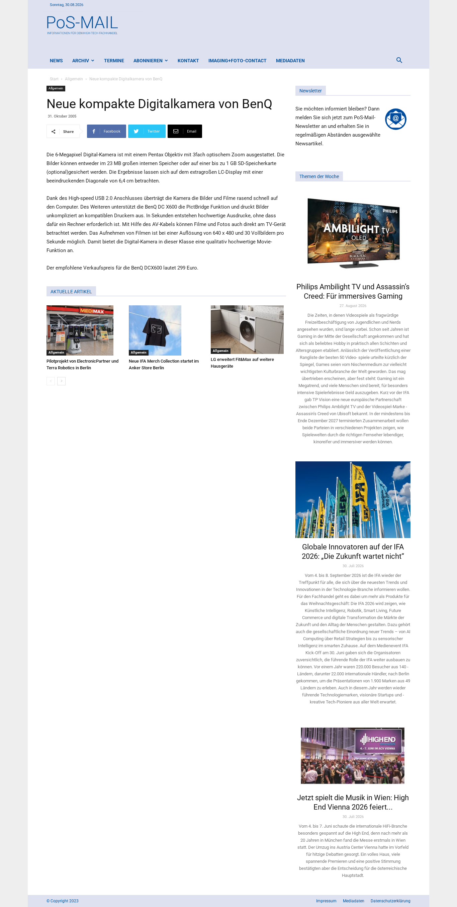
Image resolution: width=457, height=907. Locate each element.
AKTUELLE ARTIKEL (71, 291)
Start (54, 79)
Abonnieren (148, 60)
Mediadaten (290, 60)
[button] (399, 61)
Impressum (326, 901)
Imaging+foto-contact (237, 60)
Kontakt (188, 60)
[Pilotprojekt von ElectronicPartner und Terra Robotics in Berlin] (84, 330)
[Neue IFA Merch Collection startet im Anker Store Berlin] (166, 330)
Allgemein (74, 79)
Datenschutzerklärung (390, 901)
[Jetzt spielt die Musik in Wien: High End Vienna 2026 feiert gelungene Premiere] (352, 755)
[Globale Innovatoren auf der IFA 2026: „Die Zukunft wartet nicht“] (352, 499)
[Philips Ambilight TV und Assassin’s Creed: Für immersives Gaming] (352, 234)
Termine (114, 60)
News (56, 60)
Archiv (80, 60)
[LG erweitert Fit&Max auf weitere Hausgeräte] (248, 329)
